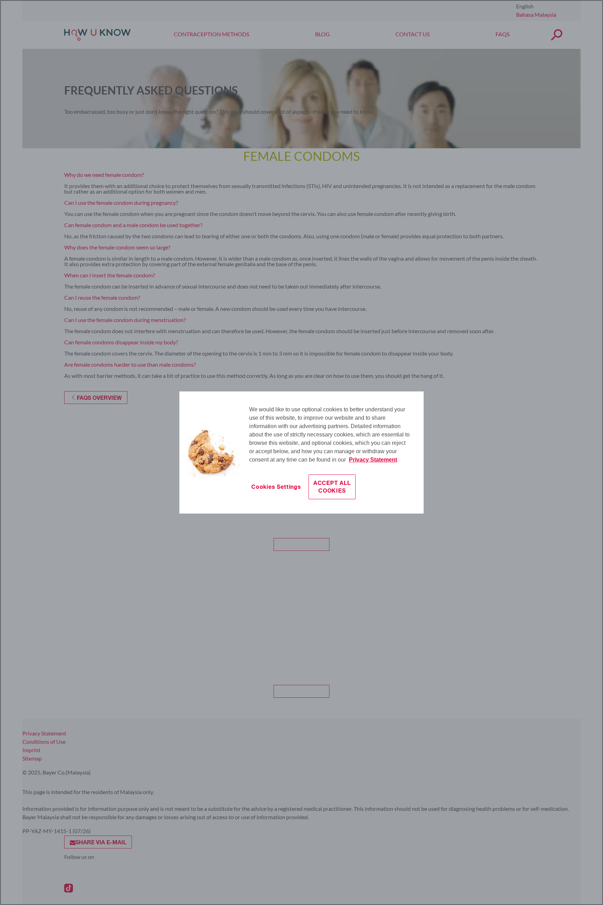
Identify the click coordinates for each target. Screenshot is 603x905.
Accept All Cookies (332, 486)
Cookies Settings (276, 486)
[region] (301, 452)
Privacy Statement (373, 460)
